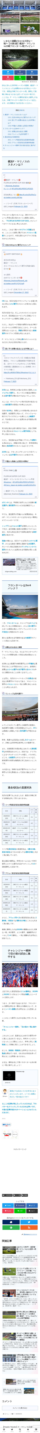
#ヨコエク (32, 372)
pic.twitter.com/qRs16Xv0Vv (25, 485)
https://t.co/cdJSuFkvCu (27, 195)
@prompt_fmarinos (12, 186)
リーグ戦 (17, 1195)
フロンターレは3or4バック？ (14, 128)
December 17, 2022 (21, 292)
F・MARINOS (8, 1195)
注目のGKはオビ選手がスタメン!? (21, 117)
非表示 (22, 110)
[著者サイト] (11, 1222)
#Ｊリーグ (7, 189)
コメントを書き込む (20, 1408)
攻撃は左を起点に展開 (17, 131)
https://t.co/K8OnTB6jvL (12, 372)
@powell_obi (22, 281)
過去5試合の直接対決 (11, 137)
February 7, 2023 (10, 381)
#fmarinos (24, 372)
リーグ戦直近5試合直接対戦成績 (21, 140)
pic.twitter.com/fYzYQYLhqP (14, 284)
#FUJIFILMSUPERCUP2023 (22, 189)
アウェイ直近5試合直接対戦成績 (21, 142)
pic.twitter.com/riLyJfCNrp (13, 197)
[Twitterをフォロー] (29, 1222)
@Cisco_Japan (9, 485)
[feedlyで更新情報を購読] (11, 1227)
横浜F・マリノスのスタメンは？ (15, 114)
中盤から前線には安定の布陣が (21, 126)
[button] (36, 668)
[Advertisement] (20, 1171)
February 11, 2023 (20, 206)
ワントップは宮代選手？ (18, 134)
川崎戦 (25, 1195)
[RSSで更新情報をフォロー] (29, 1227)
